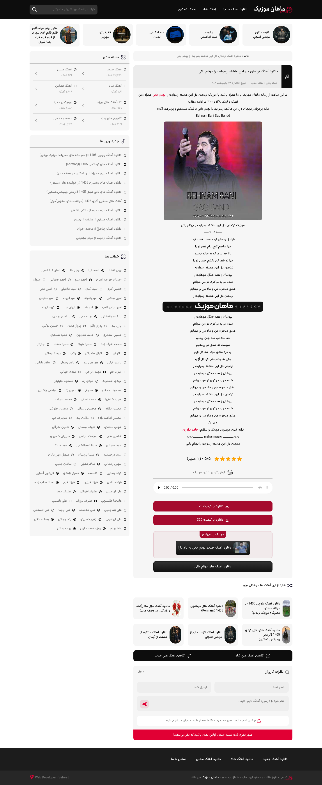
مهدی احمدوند (112, 381)
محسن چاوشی (58, 408)
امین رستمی (114, 298)
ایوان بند (69, 307)
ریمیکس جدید (62, 102)
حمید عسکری (58, 335)
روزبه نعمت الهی (90, 528)
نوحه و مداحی (62, 118)
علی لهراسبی (114, 491)
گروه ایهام (48, 307)
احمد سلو (81, 279)
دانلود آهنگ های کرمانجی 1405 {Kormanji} (94, 164)
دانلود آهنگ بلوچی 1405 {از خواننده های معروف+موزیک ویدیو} (80, 155)
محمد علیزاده (63, 399)
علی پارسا (64, 510)
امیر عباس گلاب (112, 307)
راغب (73, 353)
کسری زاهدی (71, 473)
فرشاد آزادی (114, 482)
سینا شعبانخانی (86, 445)
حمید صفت (61, 344)
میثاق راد (87, 381)
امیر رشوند (90, 298)
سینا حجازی (114, 445)
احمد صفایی (58, 279)
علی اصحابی (41, 510)
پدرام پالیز (96, 326)
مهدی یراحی (93, 372)
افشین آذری (114, 289)
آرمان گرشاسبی (50, 270)
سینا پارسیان (86, 454)
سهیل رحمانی (113, 464)
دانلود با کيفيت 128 (210, 506)
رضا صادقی (41, 519)
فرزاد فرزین (91, 482)
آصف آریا (93, 270)
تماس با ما (178, 759)
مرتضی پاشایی (47, 390)
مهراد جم (116, 372)
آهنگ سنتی (64, 69)
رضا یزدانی (64, 519)
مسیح (89, 390)
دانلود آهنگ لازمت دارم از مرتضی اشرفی (96, 210)
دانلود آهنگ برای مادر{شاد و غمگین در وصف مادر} (89, 173)
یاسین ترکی (114, 362)
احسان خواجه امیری (109, 279)
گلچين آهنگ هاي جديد (170, 655)
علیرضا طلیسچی (111, 501)
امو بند (88, 307)
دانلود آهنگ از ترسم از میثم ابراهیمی (99, 238)
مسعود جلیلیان (63, 381)
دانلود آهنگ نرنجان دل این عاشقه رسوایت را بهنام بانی (238, 71)
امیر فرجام (69, 298)
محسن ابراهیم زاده (110, 418)
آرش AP (74, 270)
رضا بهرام (116, 528)
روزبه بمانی (64, 528)
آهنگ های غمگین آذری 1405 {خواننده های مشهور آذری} (86, 201)
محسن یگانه (113, 408)
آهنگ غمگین (187, 9)
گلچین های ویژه (111, 118)
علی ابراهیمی (114, 519)
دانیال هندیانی (94, 353)
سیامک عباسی (88, 436)
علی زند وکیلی (113, 510)
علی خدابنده (87, 510)
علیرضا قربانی (88, 491)
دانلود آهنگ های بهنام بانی (213, 566)
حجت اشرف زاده (111, 344)
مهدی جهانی (68, 372)
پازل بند (116, 326)
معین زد (71, 390)
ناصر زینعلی (67, 362)
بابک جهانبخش (111, 316)
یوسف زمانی (53, 353)
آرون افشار (115, 270)
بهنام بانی (159, 95)
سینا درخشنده (112, 454)
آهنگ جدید (257, 83)
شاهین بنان (114, 436)
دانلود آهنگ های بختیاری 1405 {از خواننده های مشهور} (86, 183)
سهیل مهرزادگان (58, 454)
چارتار (40, 344)
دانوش (117, 353)
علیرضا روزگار (84, 501)
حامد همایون (85, 335)
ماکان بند (82, 418)
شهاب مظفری (113, 427)
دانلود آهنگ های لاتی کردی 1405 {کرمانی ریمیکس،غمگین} (84, 192)
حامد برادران (190, 429)
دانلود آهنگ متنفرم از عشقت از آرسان (98, 219)
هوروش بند (90, 362)
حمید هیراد (85, 344)
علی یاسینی (59, 501)
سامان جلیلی (63, 464)
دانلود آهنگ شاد (242, 759)
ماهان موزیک (273, 9)
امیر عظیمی (46, 298)
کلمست (92, 473)
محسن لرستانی (86, 408)
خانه (246, 56)
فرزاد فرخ (69, 482)
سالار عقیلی (88, 464)
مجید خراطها (113, 399)
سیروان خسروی (60, 436)
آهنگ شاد (209, 9)
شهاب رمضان (86, 427)
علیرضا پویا (64, 491)
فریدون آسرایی (44, 473)
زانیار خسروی (88, 519)
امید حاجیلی (68, 289)
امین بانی (46, 289)
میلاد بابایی (43, 362)
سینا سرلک (60, 445)
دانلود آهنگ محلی (208, 759)
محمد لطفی (88, 399)
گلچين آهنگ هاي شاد (249, 655)
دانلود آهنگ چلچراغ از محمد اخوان (99, 229)
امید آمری (91, 289)
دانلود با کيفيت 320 (210, 519)
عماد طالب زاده (44, 482)
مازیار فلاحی (59, 418)
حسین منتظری (112, 335)
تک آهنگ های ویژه (109, 102)
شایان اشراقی (60, 427)
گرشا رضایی (114, 473)
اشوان (37, 279)
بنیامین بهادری (61, 316)
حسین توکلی (50, 326)
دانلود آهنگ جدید (235, 9)
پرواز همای (74, 326)
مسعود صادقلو (112, 390)
